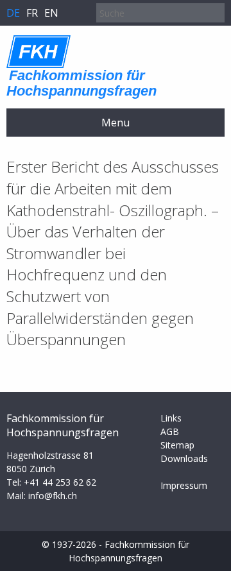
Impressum (183, 485)
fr (32, 13)
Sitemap (177, 445)
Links (171, 418)
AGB (169, 431)
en (51, 13)
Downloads (184, 458)
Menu (115, 122)
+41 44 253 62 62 (60, 482)
